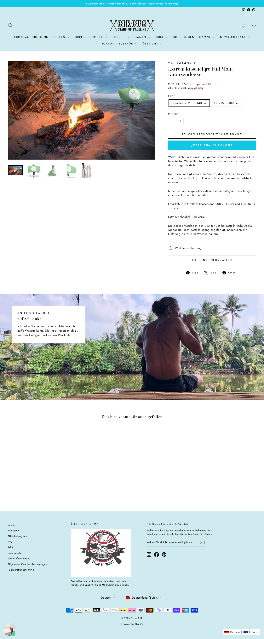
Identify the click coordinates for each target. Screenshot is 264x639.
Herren (119, 37)
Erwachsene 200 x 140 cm (189, 103)
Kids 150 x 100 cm (226, 103)
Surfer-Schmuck (89, 37)
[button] (241, 632)
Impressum (14, 530)
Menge (174, 114)
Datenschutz (14, 553)
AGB (10, 547)
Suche (11, 525)
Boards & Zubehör (118, 43)
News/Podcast (233, 37)
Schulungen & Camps (192, 37)
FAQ (10, 542)
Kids (160, 37)
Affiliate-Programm (18, 536)
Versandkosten (196, 88)
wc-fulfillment (182, 63)
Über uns (151, 43)
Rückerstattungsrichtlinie (21, 570)
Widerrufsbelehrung (19, 558)
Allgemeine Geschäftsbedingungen (27, 564)
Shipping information (212, 260)
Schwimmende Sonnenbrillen (40, 37)
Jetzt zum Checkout (212, 145)
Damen (141, 37)
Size (171, 96)
